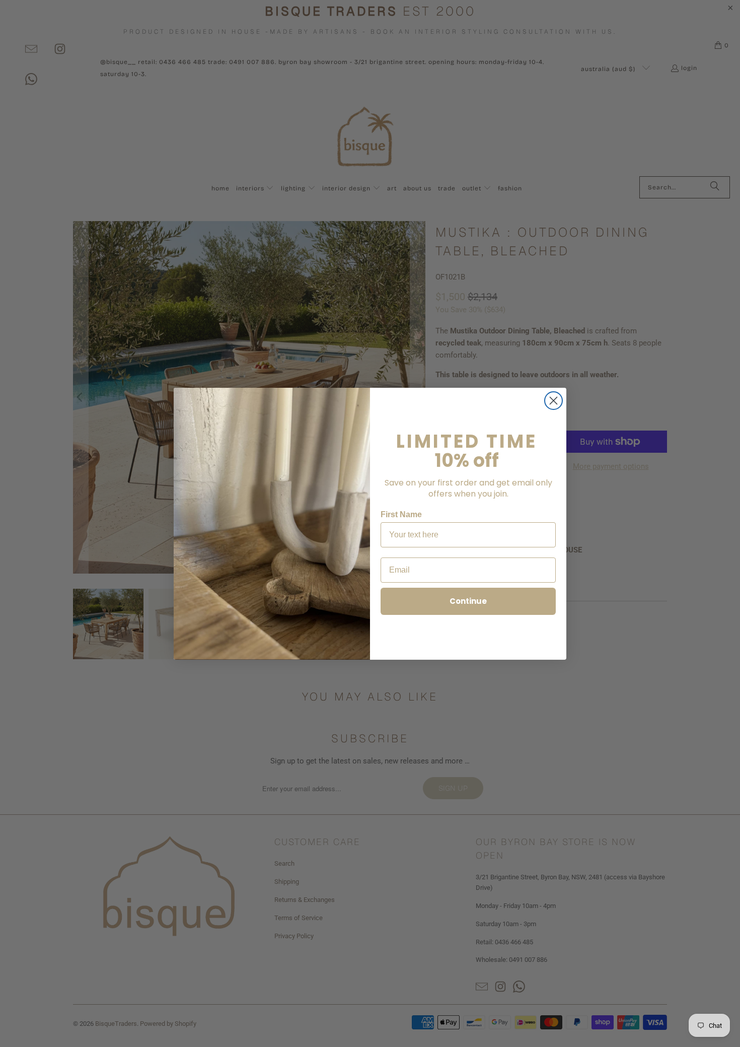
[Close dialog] (553, 400)
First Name (401, 514)
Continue (468, 601)
